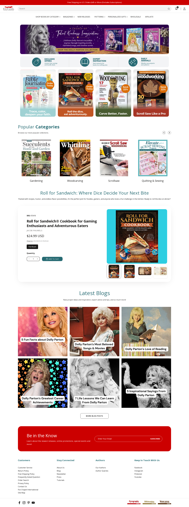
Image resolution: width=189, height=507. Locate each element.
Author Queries (102, 471)
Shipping (30, 241)
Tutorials (60, 480)
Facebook (138, 467)
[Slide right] (167, 271)
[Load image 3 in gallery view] (145, 271)
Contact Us (22, 486)
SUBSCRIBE (155, 439)
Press (59, 477)
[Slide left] (106, 271)
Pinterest (138, 474)
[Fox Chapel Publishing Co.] (94, 39)
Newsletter (61, 474)
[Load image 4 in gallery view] (160, 271)
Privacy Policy (23, 483)
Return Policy (23, 471)
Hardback (33, 247)
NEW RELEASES (84, 17)
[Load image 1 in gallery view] (114, 271)
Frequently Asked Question (29, 477)
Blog (59, 471)
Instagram (138, 471)
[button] (47, 17)
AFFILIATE (149, 17)
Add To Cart (54, 259)
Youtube (137, 477)
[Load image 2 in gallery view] (129, 271)
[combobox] (94, 8)
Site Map (21, 493)
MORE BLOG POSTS (94, 416)
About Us (60, 467)
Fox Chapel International (28, 489)
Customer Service (25, 467)
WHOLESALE (135, 17)
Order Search (23, 480)
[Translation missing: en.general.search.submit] (169, 9)
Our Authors (101, 467)
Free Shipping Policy (26, 474)
